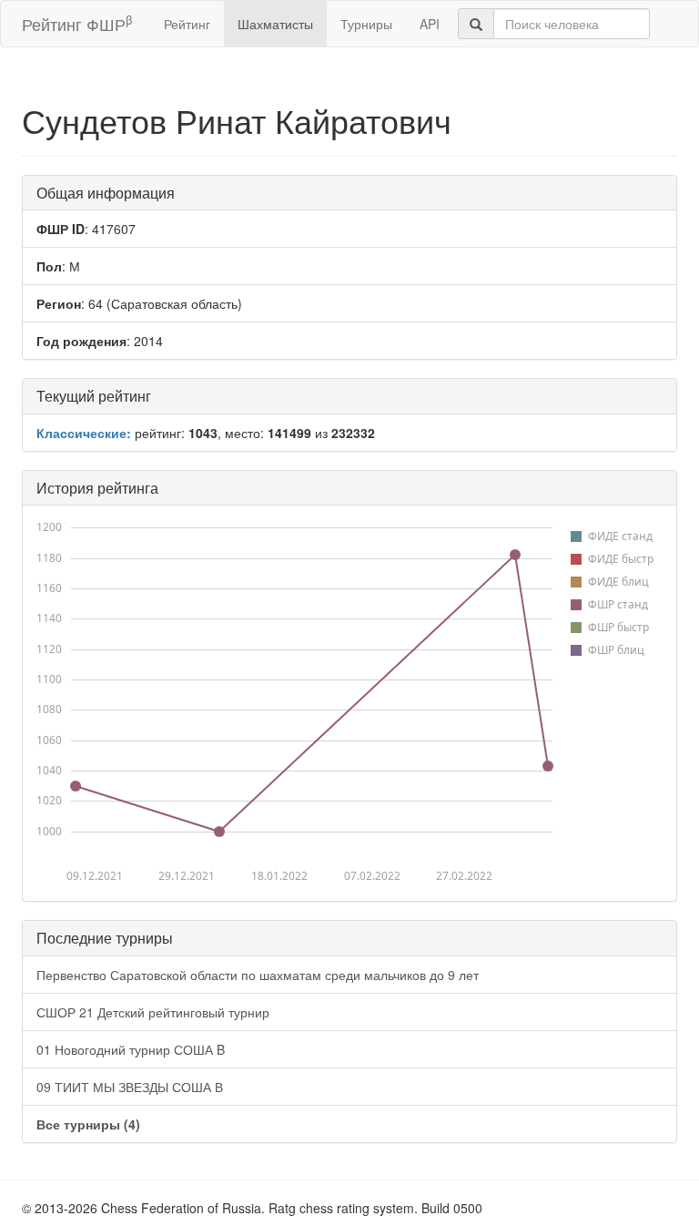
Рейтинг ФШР (77, 23)
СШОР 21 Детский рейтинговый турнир (152, 1012)
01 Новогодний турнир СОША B (130, 1049)
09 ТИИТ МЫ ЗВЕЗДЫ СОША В (129, 1087)
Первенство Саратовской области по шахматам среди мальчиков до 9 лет (257, 974)
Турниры (366, 24)
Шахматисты (275, 24)
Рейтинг (187, 24)
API (430, 24)
